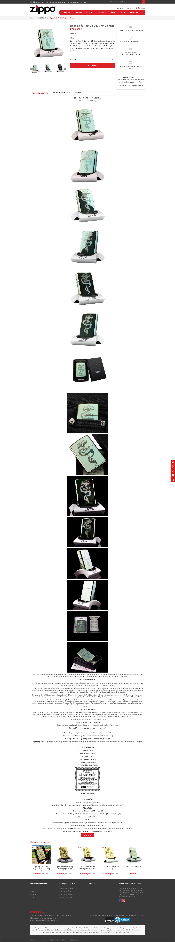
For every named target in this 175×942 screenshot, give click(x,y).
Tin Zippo (33, 891)
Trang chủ (33, 18)
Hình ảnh (33, 894)
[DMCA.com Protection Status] (110, 919)
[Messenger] (173, 475)
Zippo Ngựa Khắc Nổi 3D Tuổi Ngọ (111, 868)
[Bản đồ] (173, 471)
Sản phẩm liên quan (40, 842)
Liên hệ (32, 897)
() (113, 814)
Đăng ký (130, 8)
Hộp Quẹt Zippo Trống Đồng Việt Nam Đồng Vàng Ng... (41, 869)
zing (90, 707)
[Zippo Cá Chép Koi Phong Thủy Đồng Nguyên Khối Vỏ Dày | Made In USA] (64, 855)
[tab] (40, 93)
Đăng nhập (120, 8)
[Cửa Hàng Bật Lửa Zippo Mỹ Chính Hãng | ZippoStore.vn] (43, 9)
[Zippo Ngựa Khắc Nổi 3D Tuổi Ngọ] (110, 855)
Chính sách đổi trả (65, 891)
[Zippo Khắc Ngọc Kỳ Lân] (133, 855)
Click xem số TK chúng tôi (93, 811)
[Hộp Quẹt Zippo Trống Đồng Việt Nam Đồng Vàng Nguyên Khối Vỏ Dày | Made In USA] (41, 855)
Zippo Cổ (73, 828)
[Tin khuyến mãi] (173, 466)
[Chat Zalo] (173, 480)
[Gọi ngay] (173, 462)
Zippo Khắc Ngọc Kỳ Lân (134, 867)
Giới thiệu (33, 888)
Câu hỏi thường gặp (65, 897)
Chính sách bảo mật (65, 894)
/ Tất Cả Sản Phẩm (43, 18)
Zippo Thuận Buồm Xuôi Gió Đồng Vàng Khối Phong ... (87, 869)
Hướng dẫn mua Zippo (66, 888)
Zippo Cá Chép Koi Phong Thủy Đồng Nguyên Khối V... (64, 869)
